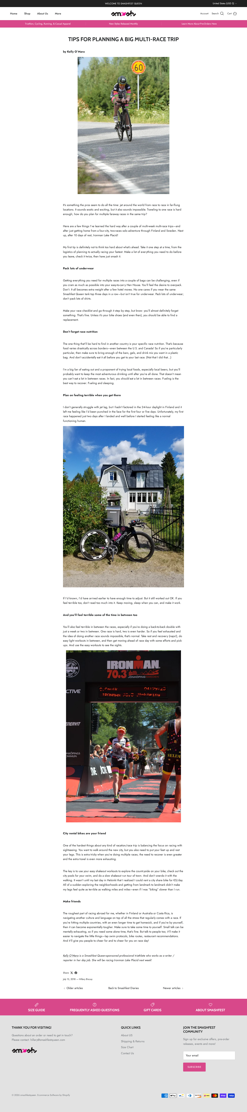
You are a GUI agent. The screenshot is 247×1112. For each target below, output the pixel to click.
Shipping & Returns (133, 1041)
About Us (42, 13)
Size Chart (127, 1047)
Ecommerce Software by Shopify (53, 1095)
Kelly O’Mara (70, 956)
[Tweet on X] (71, 973)
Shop (27, 13)
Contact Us (127, 1053)
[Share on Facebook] (76, 973)
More (58, 13)
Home (13, 13)
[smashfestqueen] (123, 13)
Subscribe (194, 1067)
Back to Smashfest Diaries (123, 988)
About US (126, 1035)
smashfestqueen (28, 1095)
